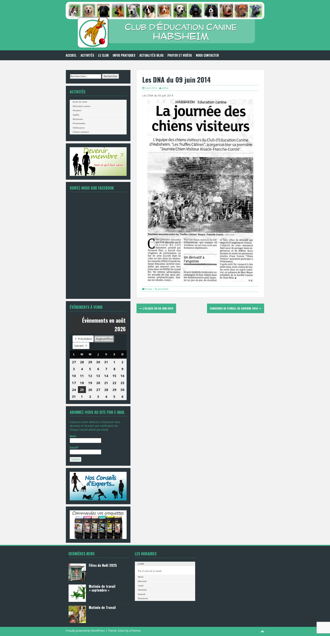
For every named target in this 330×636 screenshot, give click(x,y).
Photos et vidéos (179, 55)
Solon (121, 630)
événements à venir (86, 307)
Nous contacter (207, 55)
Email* (74, 447)
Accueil (71, 55)
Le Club (103, 55)
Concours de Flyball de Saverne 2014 (234, 308)
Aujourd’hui (104, 339)
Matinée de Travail (102, 607)
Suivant (79, 345)
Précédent (85, 339)
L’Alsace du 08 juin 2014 (157, 308)
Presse (148, 289)
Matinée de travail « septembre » (102, 588)
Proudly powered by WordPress (85, 630)
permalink (162, 289)
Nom (73, 436)
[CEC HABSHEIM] (165, 25)
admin (165, 88)
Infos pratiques (124, 55)
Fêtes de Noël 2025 (103, 565)
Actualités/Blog (151, 55)
